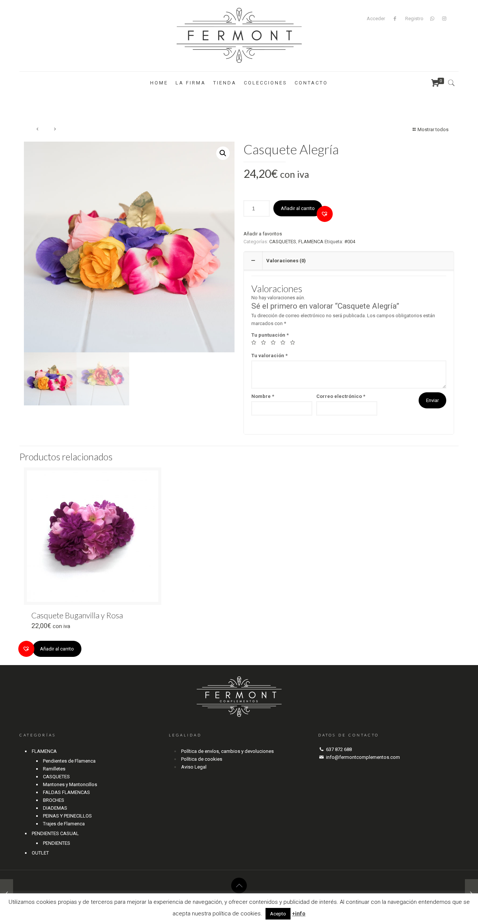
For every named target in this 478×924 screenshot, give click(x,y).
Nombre (262, 396)
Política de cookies (201, 759)
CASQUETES (282, 241)
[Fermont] (239, 35)
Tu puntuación (270, 335)
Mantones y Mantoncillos (70, 784)
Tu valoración (269, 355)
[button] (325, 214)
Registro (414, 18)
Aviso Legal (194, 767)
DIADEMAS (55, 808)
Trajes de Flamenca (64, 823)
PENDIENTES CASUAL (55, 833)
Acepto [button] (278, 914)
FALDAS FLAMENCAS (66, 792)
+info (298, 913)
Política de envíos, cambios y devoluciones (227, 751)
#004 (349, 241)
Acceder (376, 18)
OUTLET (40, 853)
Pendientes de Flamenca (69, 761)
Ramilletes (54, 769)
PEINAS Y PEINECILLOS (67, 816)
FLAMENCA (310, 241)
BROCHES (53, 800)
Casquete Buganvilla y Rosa (77, 615)
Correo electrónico (340, 396)
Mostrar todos (433, 129)
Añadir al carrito (298, 208)
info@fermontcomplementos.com (363, 757)
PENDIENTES (56, 843)
